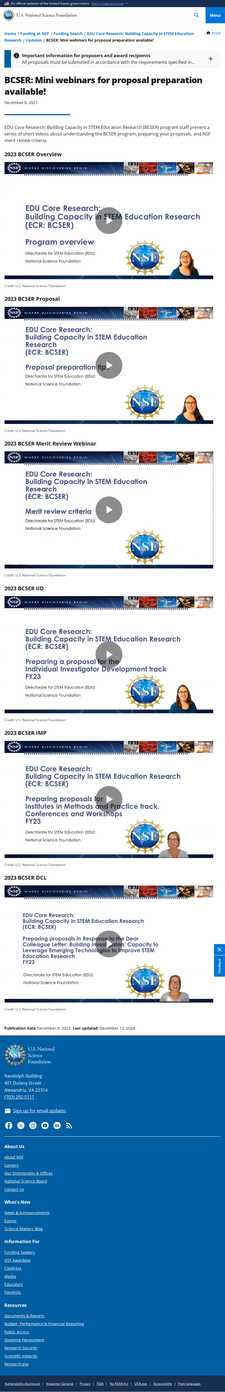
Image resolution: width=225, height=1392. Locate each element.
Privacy (85, 1383)
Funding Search (68, 33)
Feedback (219, 966)
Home (10, 33)
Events (10, 1220)
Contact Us (14, 1189)
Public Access (16, 1332)
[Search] (197, 15)
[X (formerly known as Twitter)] (20, 1125)
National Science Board (25, 1181)
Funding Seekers (19, 1252)
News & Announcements (27, 1212)
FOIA (100, 1383)
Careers (11, 1165)
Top (215, 1007)
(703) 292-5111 (19, 1097)
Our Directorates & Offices (28, 1173)
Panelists (12, 1292)
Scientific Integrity (20, 1356)
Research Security (20, 1347)
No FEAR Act (119, 1383)
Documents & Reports (24, 1315)
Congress (12, 1268)
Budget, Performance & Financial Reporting (44, 1323)
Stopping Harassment (24, 1339)
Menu (215, 15)
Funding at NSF (34, 33)
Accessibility (162, 1383)
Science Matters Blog (23, 1228)
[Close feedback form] (219, 949)
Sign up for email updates (39, 1111)
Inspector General (60, 1383)
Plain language (189, 1383)
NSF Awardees (17, 1260)
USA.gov (140, 1383)
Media (10, 1276)
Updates (34, 40)
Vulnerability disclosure (22, 1383)
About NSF (14, 1157)
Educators (13, 1284)
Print (216, 33)
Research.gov (16, 1364)
